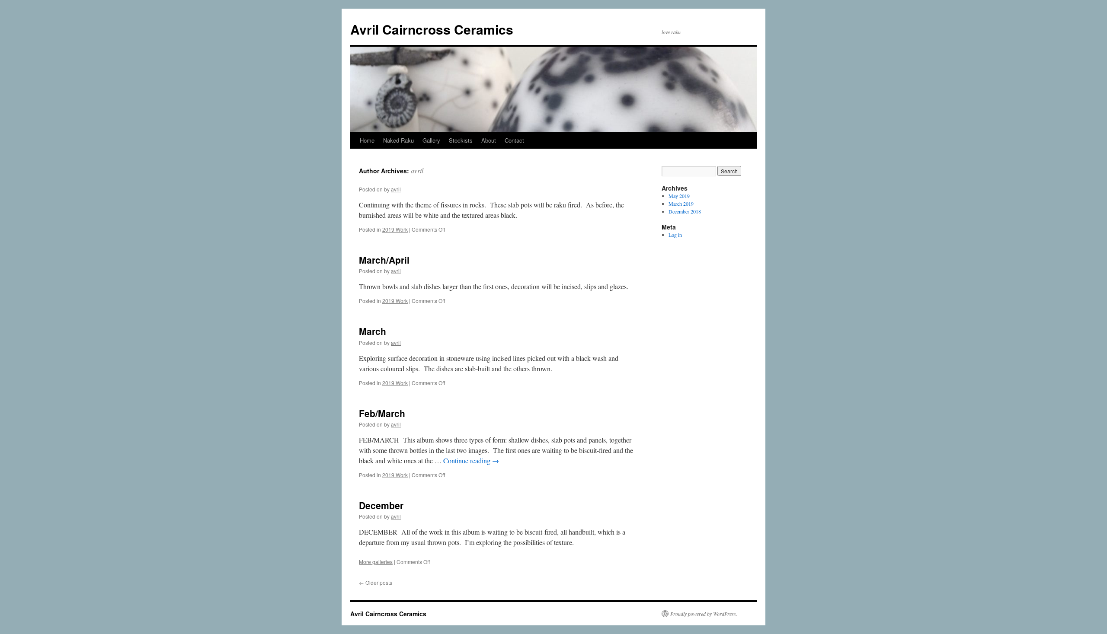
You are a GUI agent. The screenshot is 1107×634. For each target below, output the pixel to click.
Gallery (431, 140)
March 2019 (681, 203)
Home (367, 140)
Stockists (461, 140)
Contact (514, 140)
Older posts (375, 582)
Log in (675, 234)
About (488, 140)
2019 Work (395, 229)
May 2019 (679, 195)
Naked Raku (398, 140)
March (372, 331)
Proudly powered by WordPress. (703, 613)
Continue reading (471, 460)
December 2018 (685, 211)
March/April (384, 259)
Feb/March (382, 413)
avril (417, 170)
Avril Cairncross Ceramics (431, 29)
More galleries (376, 561)
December (381, 505)
